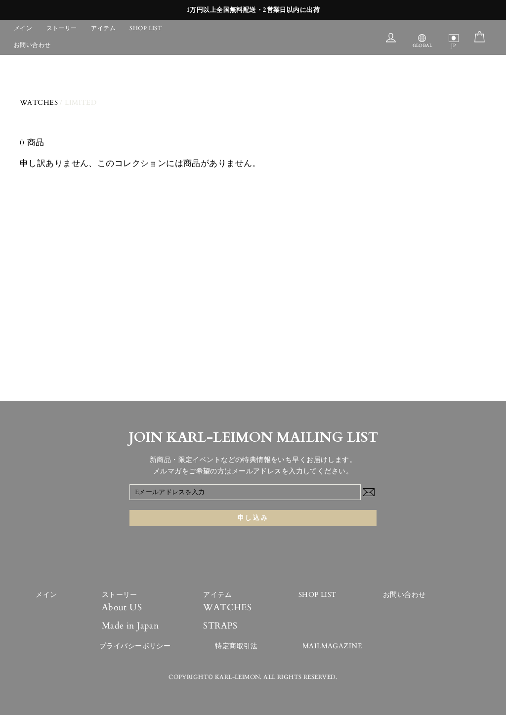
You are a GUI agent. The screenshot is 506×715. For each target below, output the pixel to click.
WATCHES (39, 102)
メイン (23, 28)
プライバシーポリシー (134, 646)
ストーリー (61, 28)
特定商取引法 (236, 646)
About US (122, 607)
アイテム (103, 28)
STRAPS (220, 626)
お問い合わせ (32, 45)
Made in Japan (130, 626)
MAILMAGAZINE (332, 646)
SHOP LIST (145, 28)
